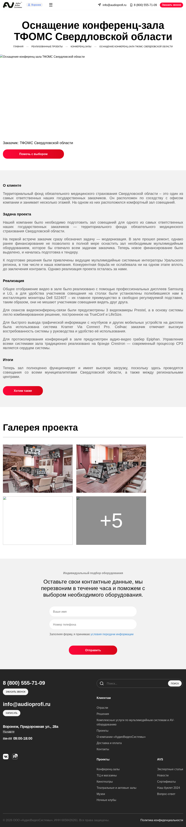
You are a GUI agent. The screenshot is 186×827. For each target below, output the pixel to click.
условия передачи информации (112, 634)
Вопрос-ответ (166, 794)
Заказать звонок (171, 4)
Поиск (175, 683)
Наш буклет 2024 (168, 787)
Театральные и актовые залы (116, 787)
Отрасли (102, 707)
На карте (8, 731)
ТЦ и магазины (107, 775)
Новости (163, 775)
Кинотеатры (105, 781)
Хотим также (23, 390)
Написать (11, 713)
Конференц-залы (108, 769)
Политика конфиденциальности (161, 820)
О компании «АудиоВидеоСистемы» (121, 736)
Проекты (102, 730)
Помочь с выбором (33, 154)
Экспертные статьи (170, 769)
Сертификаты (166, 781)
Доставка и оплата (109, 743)
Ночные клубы (106, 800)
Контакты (103, 749)
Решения (103, 713)
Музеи (101, 794)
